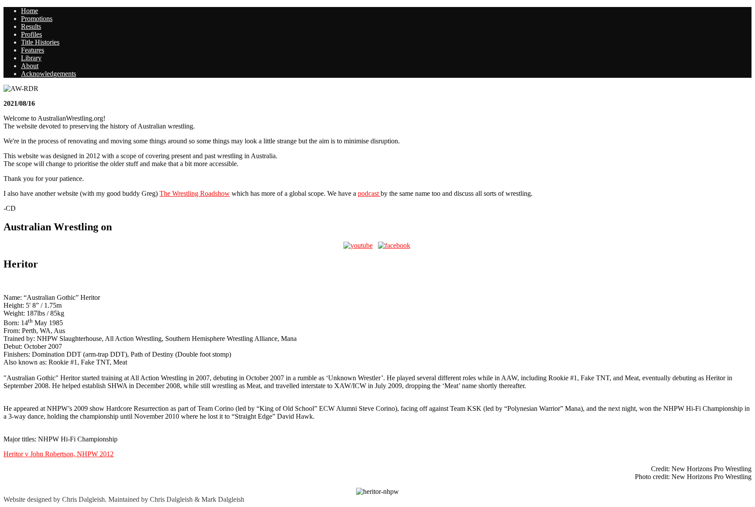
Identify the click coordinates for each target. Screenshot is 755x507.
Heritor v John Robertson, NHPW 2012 (58, 454)
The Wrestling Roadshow (194, 193)
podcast (369, 193)
